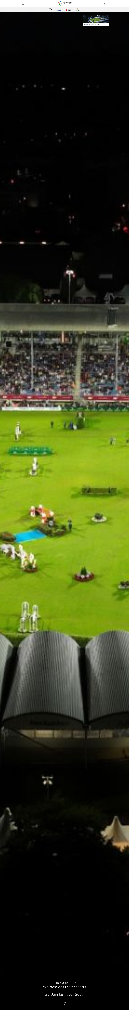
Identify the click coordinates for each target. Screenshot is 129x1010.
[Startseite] (64, 4)
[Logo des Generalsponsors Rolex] (78, 9)
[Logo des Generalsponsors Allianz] (58, 9)
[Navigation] (23, 4)
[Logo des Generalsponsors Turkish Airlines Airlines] (68, 9)
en (106, 3)
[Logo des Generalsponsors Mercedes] (50, 9)
